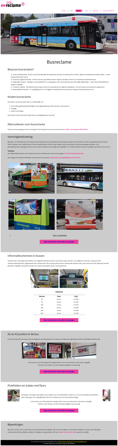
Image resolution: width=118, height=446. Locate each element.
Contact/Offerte (108, 11)
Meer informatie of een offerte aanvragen (59, 242)
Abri (71, 11)
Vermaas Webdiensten (81, 442)
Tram (86, 11)
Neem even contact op (67, 432)
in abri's (68, 129)
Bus (78, 11)
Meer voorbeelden (60, 235)
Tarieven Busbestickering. (74, 153)
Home (64, 11)
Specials (95, 11)
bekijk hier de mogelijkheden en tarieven (65, 157)
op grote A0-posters (80, 129)
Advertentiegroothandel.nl (66, 442)
